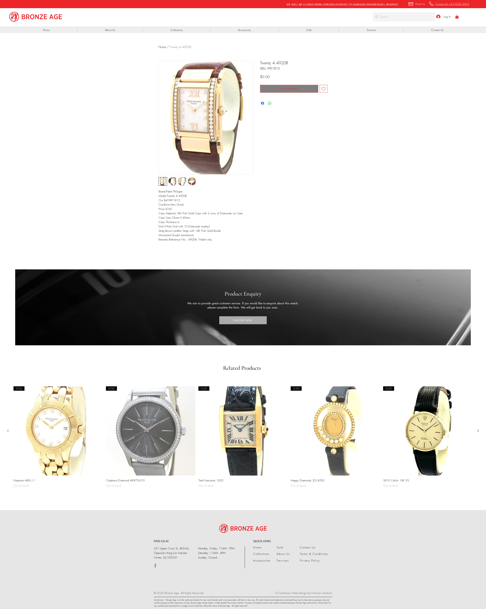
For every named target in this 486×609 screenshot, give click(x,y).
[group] (243, 437)
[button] (416, 3)
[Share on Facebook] (262, 103)
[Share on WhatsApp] (269, 103)
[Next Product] (478, 430)
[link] (457, 16)
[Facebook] (155, 566)
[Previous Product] (8, 430)
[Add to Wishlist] (323, 89)
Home (162, 47)
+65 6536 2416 (459, 4)
